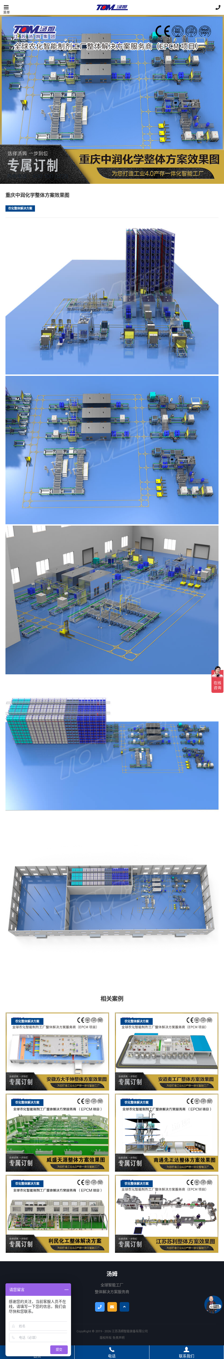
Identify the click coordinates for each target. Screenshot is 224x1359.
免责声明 (119, 1338)
